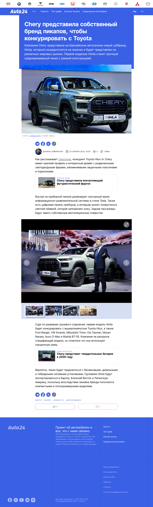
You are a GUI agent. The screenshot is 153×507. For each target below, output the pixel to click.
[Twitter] (16, 500)
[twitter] (48, 144)
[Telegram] (27, 500)
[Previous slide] (27, 263)
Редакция (107, 482)
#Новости (59, 400)
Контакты (107, 487)
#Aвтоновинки (73, 400)
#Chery (47, 400)
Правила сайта (109, 477)
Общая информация (111, 467)
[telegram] (37, 144)
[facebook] (43, 144)
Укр (134, 11)
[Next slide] (126, 263)
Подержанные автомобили (95, 11)
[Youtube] (21, 500)
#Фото (38, 400)
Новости (44, 11)
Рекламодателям (110, 472)
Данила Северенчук (53, 152)
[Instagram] (33, 500)
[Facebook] (10, 500)
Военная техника (72, 11)
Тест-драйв (56, 11)
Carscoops (64, 159)
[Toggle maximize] (126, 225)
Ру (142, 11)
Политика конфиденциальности (115, 492)
